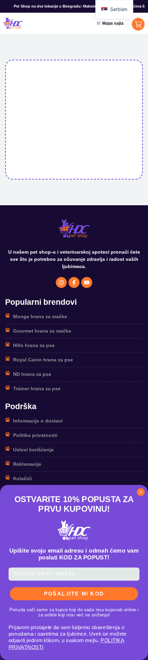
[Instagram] (61, 282)
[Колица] (138, 24)
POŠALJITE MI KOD (74, 593)
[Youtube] (86, 282)
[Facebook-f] (74, 282)
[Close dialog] (141, 492)
